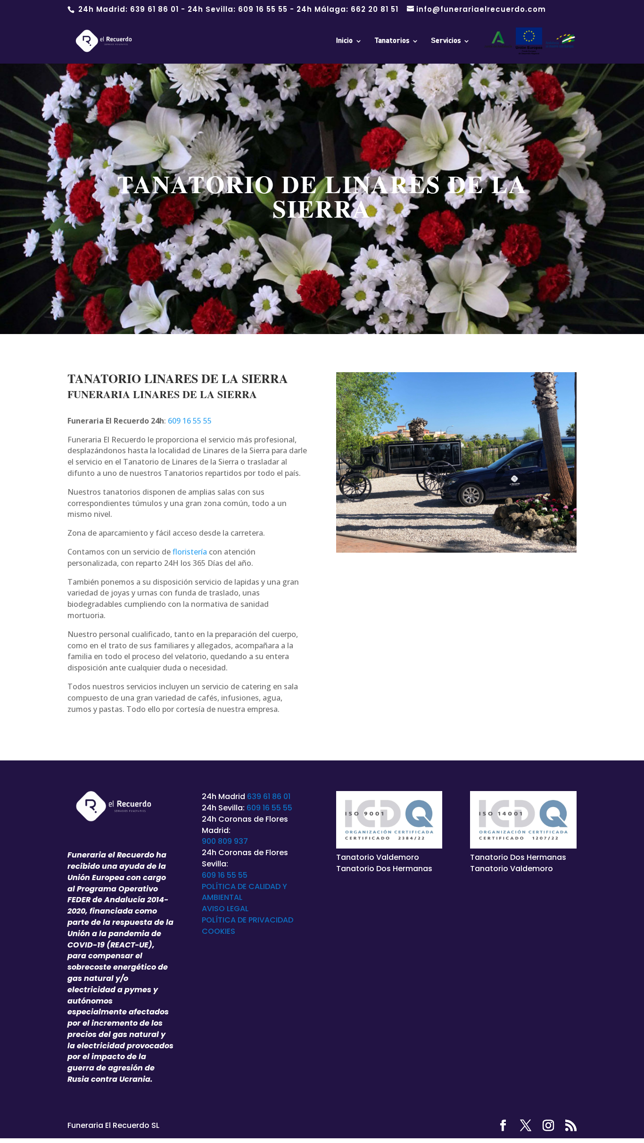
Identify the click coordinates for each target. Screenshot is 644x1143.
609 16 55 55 (263, 9)
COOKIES (218, 931)
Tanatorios (391, 41)
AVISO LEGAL (225, 908)
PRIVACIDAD (270, 919)
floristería (190, 552)
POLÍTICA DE (225, 919)
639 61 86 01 (154, 9)
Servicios (446, 41)
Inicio (344, 41)
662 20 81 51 (374, 9)
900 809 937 (225, 841)
